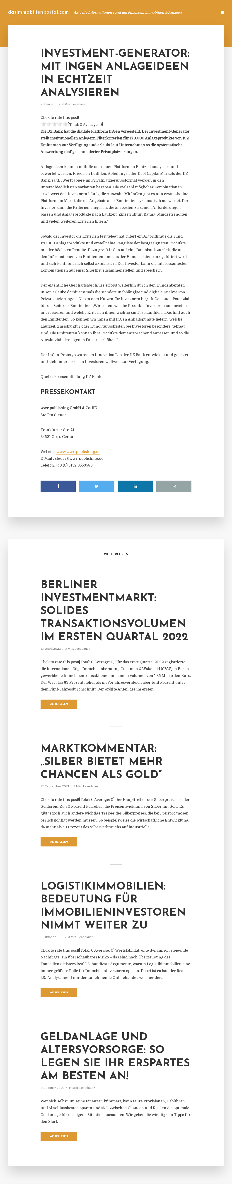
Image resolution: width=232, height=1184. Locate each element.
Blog (142, 12)
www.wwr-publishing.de (78, 452)
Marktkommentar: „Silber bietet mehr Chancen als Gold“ (102, 762)
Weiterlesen (59, 704)
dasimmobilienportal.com (38, 12)
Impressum (180, 12)
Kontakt (159, 12)
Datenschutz (205, 12)
